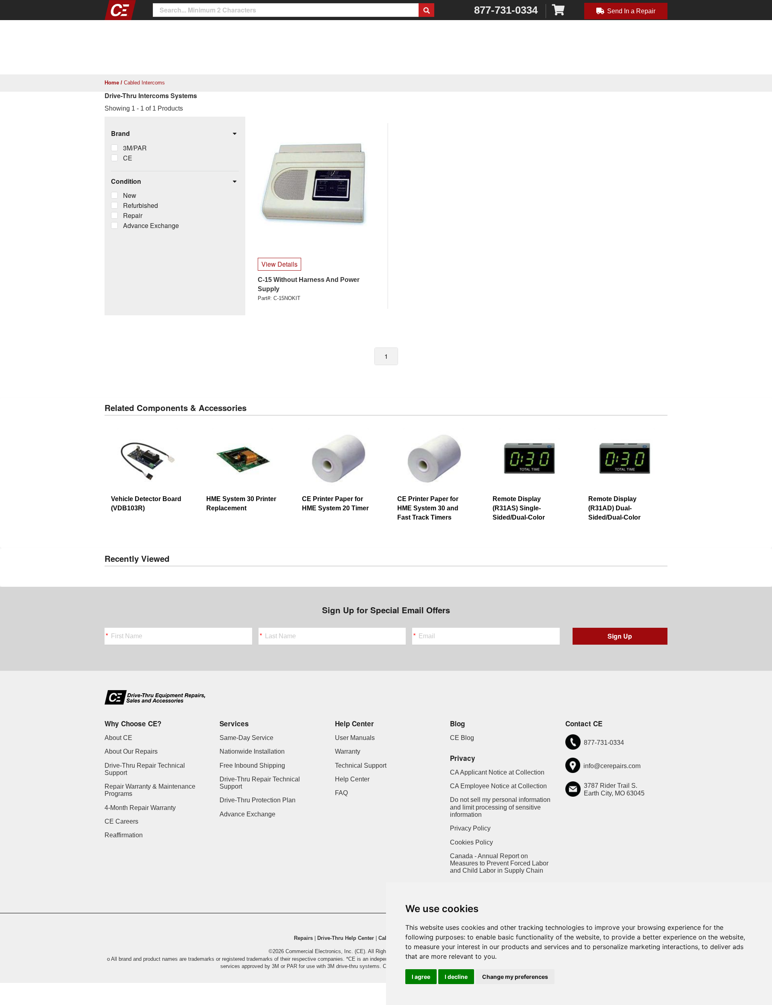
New (129, 195)
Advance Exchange (151, 225)
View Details (279, 264)
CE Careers (121, 821)
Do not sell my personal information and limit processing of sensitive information (500, 807)
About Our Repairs (131, 751)
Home (112, 83)
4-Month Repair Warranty (140, 807)
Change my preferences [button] (515, 976)
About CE (118, 737)
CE (127, 157)
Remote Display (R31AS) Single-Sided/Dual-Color (519, 508)
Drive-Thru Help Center (345, 938)
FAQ (341, 792)
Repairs (303, 938)
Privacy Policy (470, 828)
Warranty (347, 751)
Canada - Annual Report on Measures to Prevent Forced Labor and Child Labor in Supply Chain (499, 863)
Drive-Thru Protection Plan (258, 800)
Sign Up (620, 636)
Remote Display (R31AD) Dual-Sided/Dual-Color (614, 508)
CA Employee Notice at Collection (498, 786)
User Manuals (355, 737)
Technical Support (360, 765)
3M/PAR (135, 147)
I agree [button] (421, 976)
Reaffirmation (124, 835)
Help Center (352, 779)
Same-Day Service (246, 737)
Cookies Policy (471, 842)
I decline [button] (456, 976)
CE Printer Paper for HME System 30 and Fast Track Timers (427, 508)
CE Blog (462, 737)
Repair (132, 215)
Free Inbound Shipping (252, 765)
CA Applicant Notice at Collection (497, 772)
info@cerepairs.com (612, 765)
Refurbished (140, 205)
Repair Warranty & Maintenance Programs (150, 790)
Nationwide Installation (252, 751)
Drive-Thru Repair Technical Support (145, 769)
